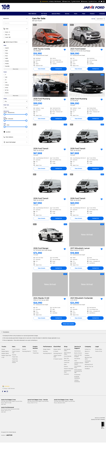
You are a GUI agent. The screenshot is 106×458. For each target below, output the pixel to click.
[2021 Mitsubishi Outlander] (87, 284)
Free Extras (77, 358)
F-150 (3, 357)
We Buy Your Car (89, 366)
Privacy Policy (98, 349)
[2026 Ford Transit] (50, 135)
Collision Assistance (77, 380)
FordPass (87, 355)
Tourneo (14, 354)
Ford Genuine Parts (77, 366)
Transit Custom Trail (16, 352)
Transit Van (15, 357)
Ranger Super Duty (6, 355)
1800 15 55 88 (8, 402)
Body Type (6, 105)
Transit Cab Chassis (15, 361)
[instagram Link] (104, 1)
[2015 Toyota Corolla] (50, 35)
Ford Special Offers (67, 350)
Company (102, 13)
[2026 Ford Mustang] (50, 85)
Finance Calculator (68, 368)
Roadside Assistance (77, 377)
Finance (92, 13)
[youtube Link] (101, 1)
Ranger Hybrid (5, 353)
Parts (75, 13)
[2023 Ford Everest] (87, 35)
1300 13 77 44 (34, 402)
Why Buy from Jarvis (88, 358)
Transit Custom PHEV (57, 356)
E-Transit (56, 351)
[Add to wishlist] (65, 50)
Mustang (45, 351)
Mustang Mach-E (26, 351)
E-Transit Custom (58, 359)
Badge (5, 98)
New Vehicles (32, 13)
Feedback (87, 368)
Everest (24, 349)
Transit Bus (15, 359)
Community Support (88, 361)
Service (67, 13)
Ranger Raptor (5, 351)
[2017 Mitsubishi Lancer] (87, 234)
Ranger (3, 349)
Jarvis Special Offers (67, 353)
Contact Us (58, 68)
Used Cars (66, 362)
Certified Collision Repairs (78, 363)
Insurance (66, 374)
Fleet (83, 13)
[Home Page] (6, 7)
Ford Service (77, 351)
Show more (15, 69)
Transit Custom (16, 349)
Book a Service (78, 353)
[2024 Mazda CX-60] (50, 284)
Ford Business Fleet (67, 371)
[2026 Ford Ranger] (50, 234)
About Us (87, 351)
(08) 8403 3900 (61, 402)
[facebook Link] (99, 1)
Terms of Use (98, 351)
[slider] (4, 114)
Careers (87, 353)
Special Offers (56, 13)
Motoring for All (89, 364)
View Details (41, 69)
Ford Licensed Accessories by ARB (78, 371)
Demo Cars (67, 360)
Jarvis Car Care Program (78, 355)
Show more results (68, 324)
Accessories (77, 374)
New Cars (66, 358)
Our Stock (44, 13)
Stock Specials (67, 356)
